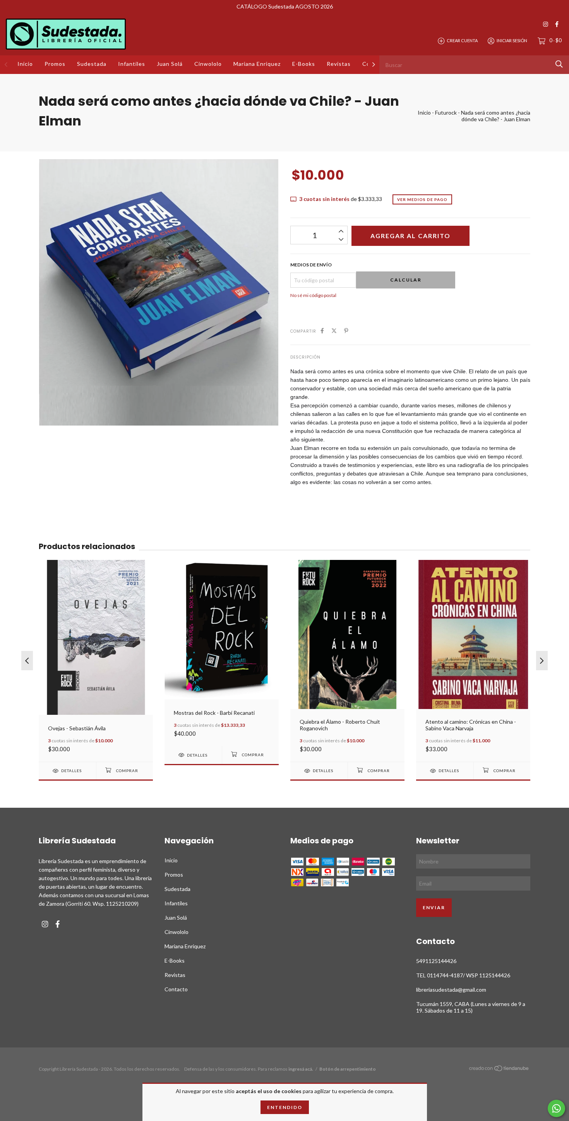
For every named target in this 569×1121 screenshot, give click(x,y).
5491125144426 (436, 961)
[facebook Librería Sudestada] (557, 24)
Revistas (339, 63)
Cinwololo (208, 63)
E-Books (303, 63)
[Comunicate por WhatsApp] (556, 1108)
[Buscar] (559, 64)
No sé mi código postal (313, 295)
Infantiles (131, 63)
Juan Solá (170, 63)
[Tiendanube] (499, 1069)
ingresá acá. (300, 1069)
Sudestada (91, 63)
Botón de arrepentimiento (347, 1069)
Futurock (446, 112)
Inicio (25, 63)
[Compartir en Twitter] (334, 330)
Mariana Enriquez (257, 63)
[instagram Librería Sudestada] (545, 24)
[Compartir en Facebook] (322, 330)
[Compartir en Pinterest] (346, 330)
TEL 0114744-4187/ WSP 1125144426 (463, 975)
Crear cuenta (462, 40)
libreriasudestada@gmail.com (451, 989)
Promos (55, 63)
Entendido (284, 1107)
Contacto (176, 989)
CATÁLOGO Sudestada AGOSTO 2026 (285, 6)
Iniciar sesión (512, 40)
